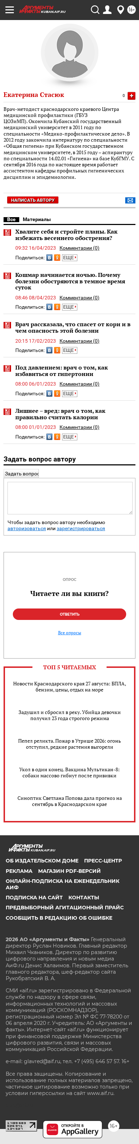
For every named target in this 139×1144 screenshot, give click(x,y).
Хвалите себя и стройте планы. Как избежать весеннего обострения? (66, 235)
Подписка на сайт (34, 897)
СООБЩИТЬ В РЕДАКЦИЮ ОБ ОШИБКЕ (59, 918)
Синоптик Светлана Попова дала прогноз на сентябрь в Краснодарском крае (69, 801)
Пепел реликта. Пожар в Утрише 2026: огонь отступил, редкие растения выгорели (69, 744)
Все (11, 219)
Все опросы (69, 633)
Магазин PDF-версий (69, 871)
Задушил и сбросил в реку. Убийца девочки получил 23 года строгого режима (70, 715)
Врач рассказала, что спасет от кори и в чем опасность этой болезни (72, 327)
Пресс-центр (103, 860)
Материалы (37, 219)
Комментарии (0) (79, 248)
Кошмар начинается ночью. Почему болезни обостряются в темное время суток (70, 281)
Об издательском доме (42, 860)
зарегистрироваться (81, 528)
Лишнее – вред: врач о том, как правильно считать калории (60, 414)
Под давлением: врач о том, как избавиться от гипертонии (61, 370)
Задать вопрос (22, 473)
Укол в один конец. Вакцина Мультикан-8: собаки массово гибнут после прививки (69, 772)
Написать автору (33, 200)
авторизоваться (26, 528)
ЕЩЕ (69, 257)
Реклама (19, 871)
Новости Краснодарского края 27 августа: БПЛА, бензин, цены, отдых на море (69, 686)
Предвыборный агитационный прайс (65, 907)
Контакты (83, 897)
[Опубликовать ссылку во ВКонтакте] (49, 257)
